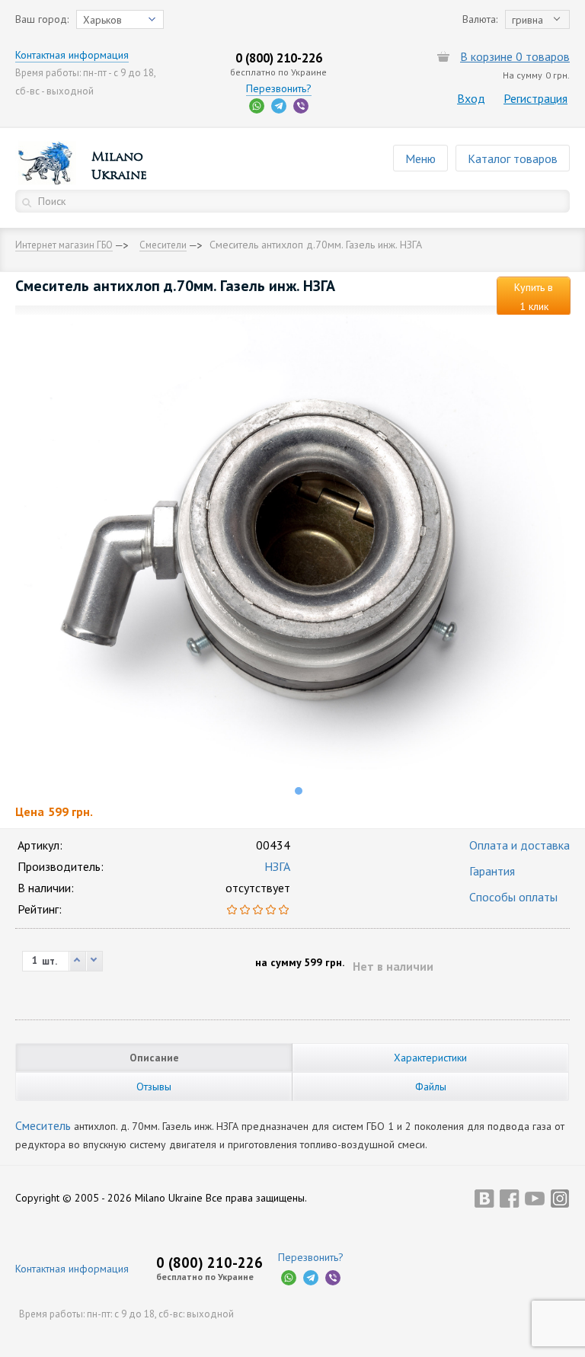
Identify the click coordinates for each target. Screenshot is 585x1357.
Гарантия (492, 871)
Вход (471, 98)
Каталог (513, 158)
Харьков (102, 20)
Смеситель (43, 1125)
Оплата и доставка (519, 845)
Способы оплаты (513, 896)
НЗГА (277, 866)
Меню (420, 158)
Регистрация (535, 98)
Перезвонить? (279, 88)
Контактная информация (72, 55)
